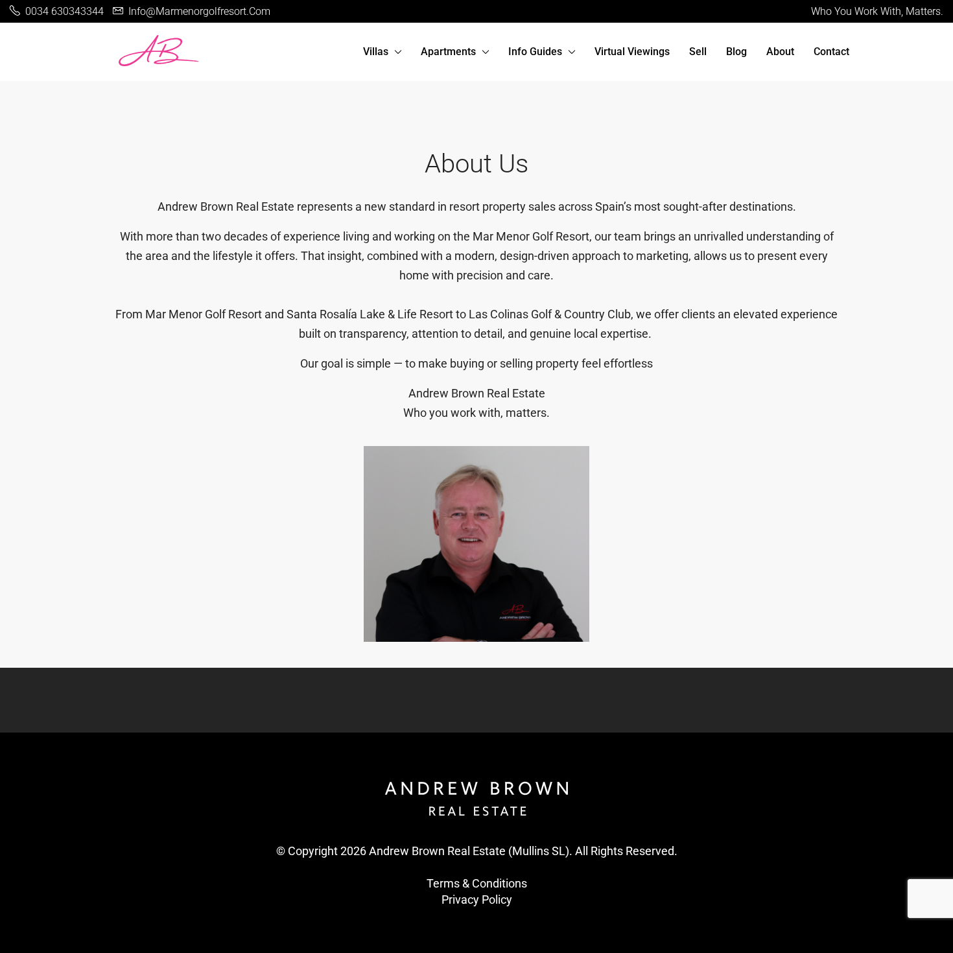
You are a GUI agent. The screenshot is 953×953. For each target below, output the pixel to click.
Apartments (448, 51)
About (780, 51)
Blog (736, 51)
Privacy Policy (476, 899)
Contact (831, 51)
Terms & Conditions (477, 883)
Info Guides (535, 51)
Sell (698, 51)
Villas (375, 51)
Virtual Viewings (632, 51)
